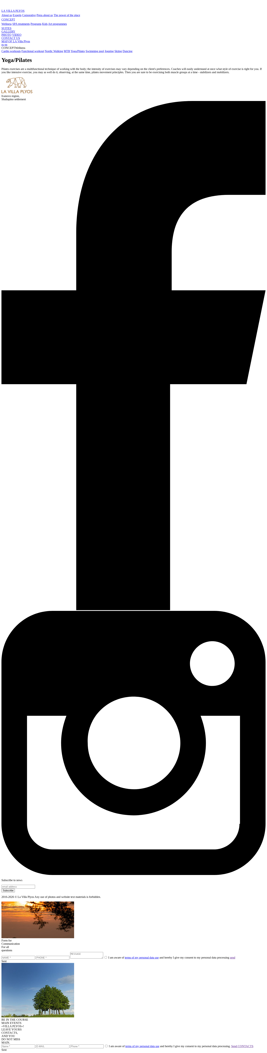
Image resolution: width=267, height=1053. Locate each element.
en (6, 44)
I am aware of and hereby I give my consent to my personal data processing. (169, 1046)
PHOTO (6, 34)
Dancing (127, 51)
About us (6, 15)
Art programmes (57, 23)
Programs (36, 23)
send (232, 957)
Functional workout (32, 51)
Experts (17, 15)
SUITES (6, 28)
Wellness (6, 23)
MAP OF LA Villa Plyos (15, 41)
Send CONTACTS (242, 1046)
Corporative (29, 15)
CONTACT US (10, 38)
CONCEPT (8, 19)
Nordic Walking (54, 51)
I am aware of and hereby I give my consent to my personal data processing (169, 957)
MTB (67, 51)
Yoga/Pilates (78, 51)
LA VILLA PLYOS (13, 10)
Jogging (109, 51)
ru (2, 44)
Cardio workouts (11, 51)
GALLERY (8, 31)
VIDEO (16, 34)
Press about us (45, 15)
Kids (45, 23)
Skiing (118, 51)
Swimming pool (95, 51)
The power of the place (67, 15)
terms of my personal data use (142, 957)
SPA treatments (21, 23)
